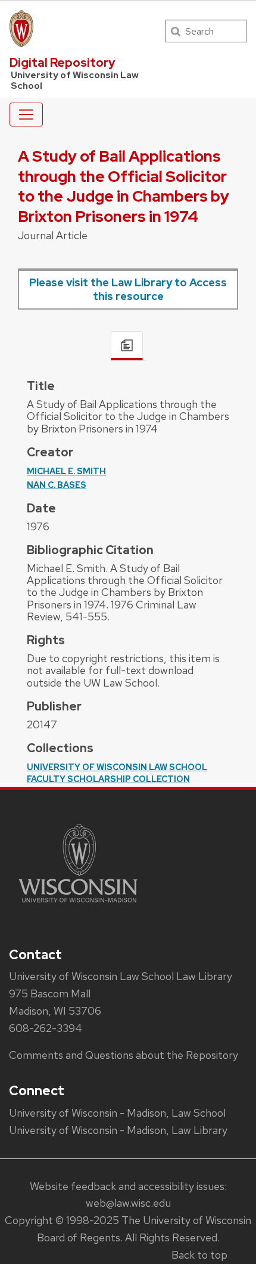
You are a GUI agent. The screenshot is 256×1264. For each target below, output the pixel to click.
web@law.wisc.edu (128, 1203)
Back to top (199, 1255)
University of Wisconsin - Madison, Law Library (118, 1130)
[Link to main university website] (78, 904)
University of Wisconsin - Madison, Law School (117, 1113)
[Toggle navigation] (26, 114)
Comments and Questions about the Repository (123, 1055)
